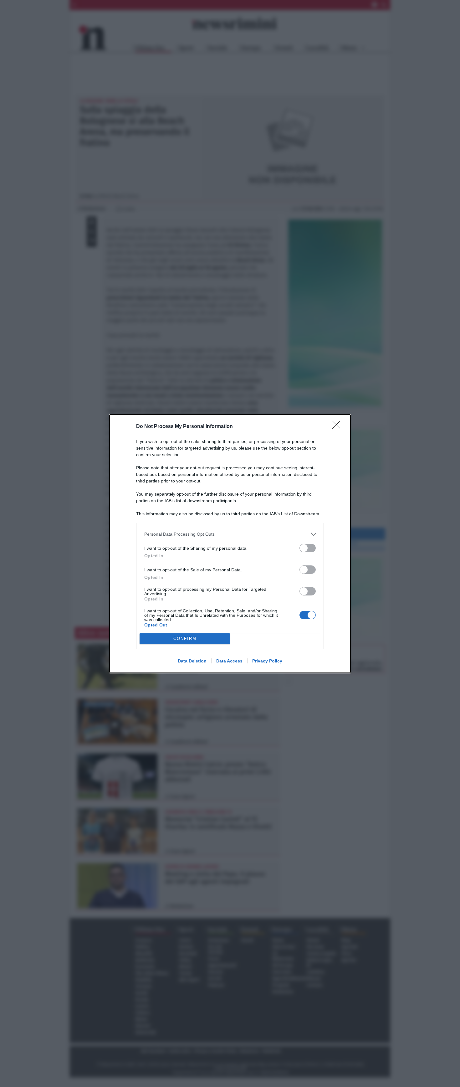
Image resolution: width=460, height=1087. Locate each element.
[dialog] (230, 544)
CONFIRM (185, 638)
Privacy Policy (267, 660)
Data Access (229, 660)
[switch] (307, 548)
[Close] (338, 427)
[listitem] (230, 534)
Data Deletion (192, 660)
